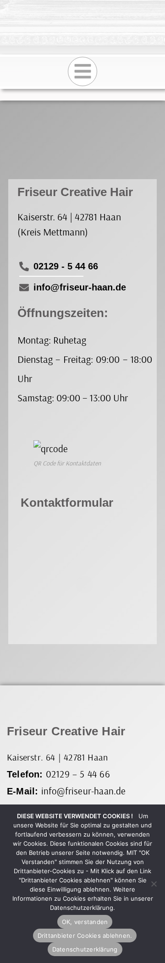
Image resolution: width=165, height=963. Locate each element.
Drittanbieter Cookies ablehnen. (85, 935)
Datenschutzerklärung (85, 949)
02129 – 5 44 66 (78, 774)
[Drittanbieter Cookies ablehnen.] (153, 883)
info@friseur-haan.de (83, 791)
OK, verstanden (85, 921)
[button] (82, 71)
